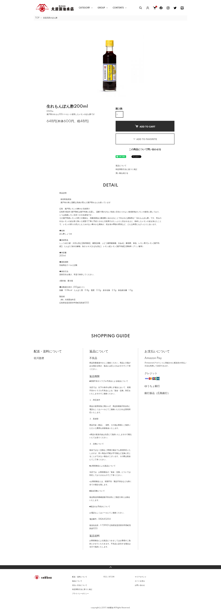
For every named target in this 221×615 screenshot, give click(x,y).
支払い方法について (79, 585)
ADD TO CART (147, 126)
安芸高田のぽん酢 (50, 18)
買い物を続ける (122, 173)
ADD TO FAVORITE (146, 139)
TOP (37, 18)
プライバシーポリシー (80, 594)
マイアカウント (140, 577)
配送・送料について (79, 577)
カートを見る (140, 581)
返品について (121, 166)
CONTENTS (118, 8)
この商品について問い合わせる (145, 149)
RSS (105, 577)
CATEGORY (84, 8)
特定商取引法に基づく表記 (126, 169)
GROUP (101, 8)
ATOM (111, 577)
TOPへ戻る (110, 567)
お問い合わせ (140, 585)
